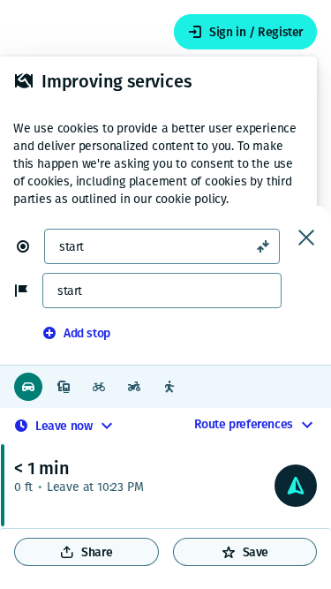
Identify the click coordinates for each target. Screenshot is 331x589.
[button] (30, 246)
